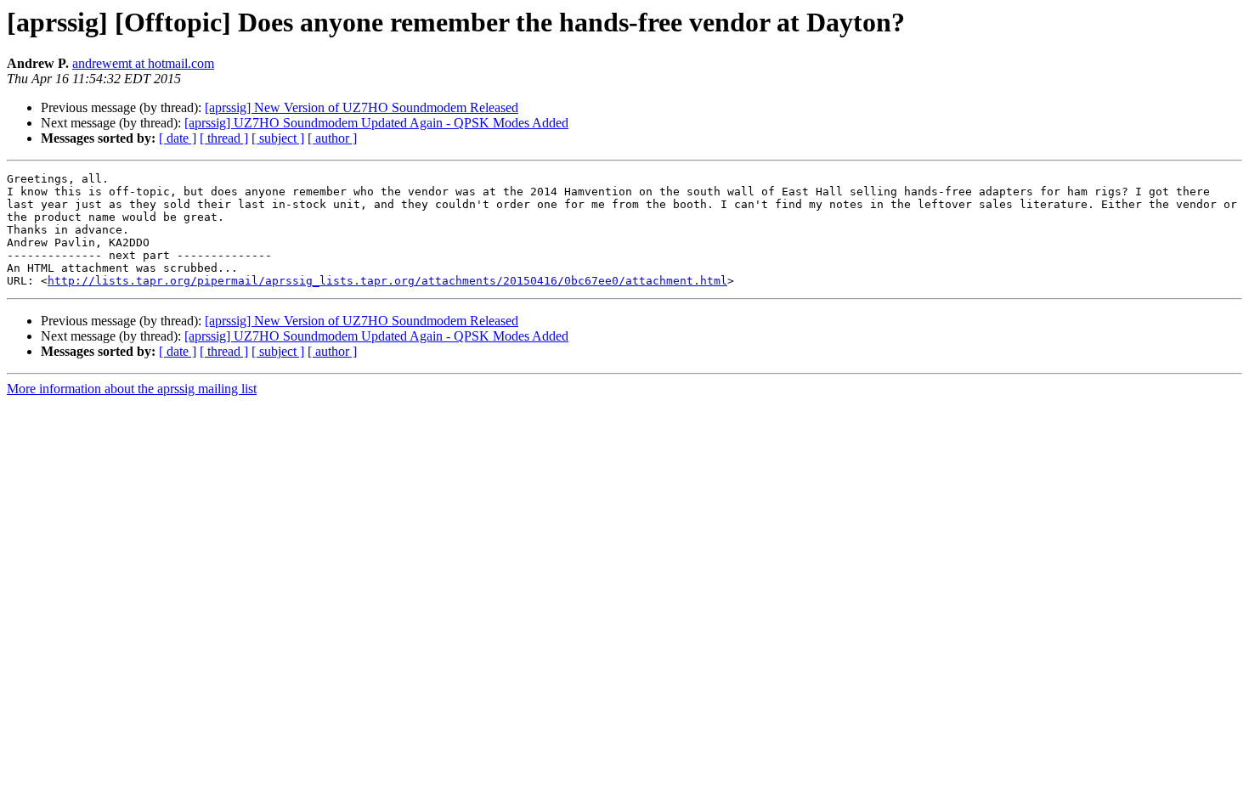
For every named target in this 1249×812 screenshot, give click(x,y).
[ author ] (332, 138)
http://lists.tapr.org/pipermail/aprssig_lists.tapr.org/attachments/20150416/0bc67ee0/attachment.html (387, 280)
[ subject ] (277, 138)
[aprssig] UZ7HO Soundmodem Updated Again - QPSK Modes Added (376, 123)
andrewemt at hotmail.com (143, 63)
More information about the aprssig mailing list (132, 388)
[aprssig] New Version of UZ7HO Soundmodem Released (361, 107)
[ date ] (177, 138)
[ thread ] (224, 138)
